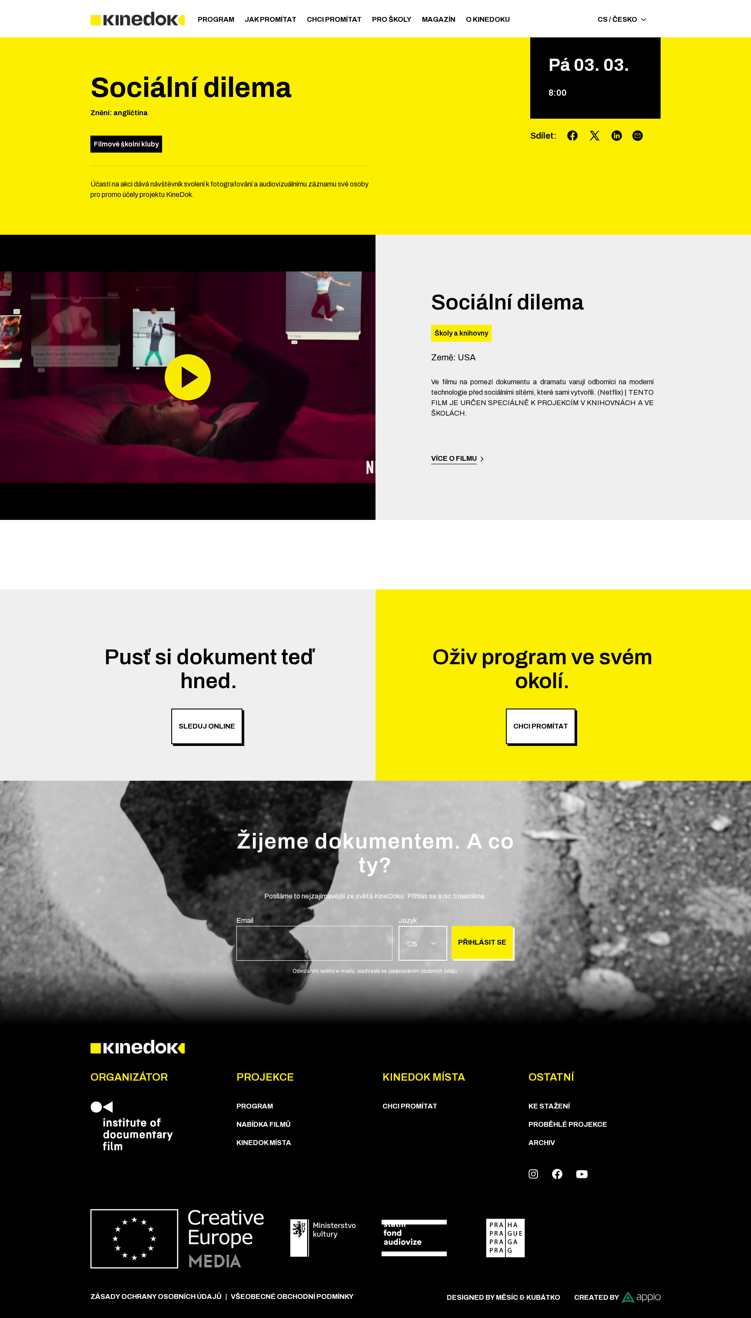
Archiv (541, 1142)
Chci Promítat (334, 19)
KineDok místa (263, 1142)
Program (216, 19)
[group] (314, 938)
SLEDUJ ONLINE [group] (207, 726)
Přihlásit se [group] (482, 942)
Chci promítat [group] (540, 726)
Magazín (438, 19)
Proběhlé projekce (567, 1124)
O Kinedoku (488, 19)
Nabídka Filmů (263, 1124)
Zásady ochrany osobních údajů (156, 1296)
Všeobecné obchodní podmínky (292, 1296)
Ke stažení (549, 1106)
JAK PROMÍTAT (270, 19)
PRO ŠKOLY (392, 19)
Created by (596, 1297)
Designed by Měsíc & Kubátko (503, 1297)
